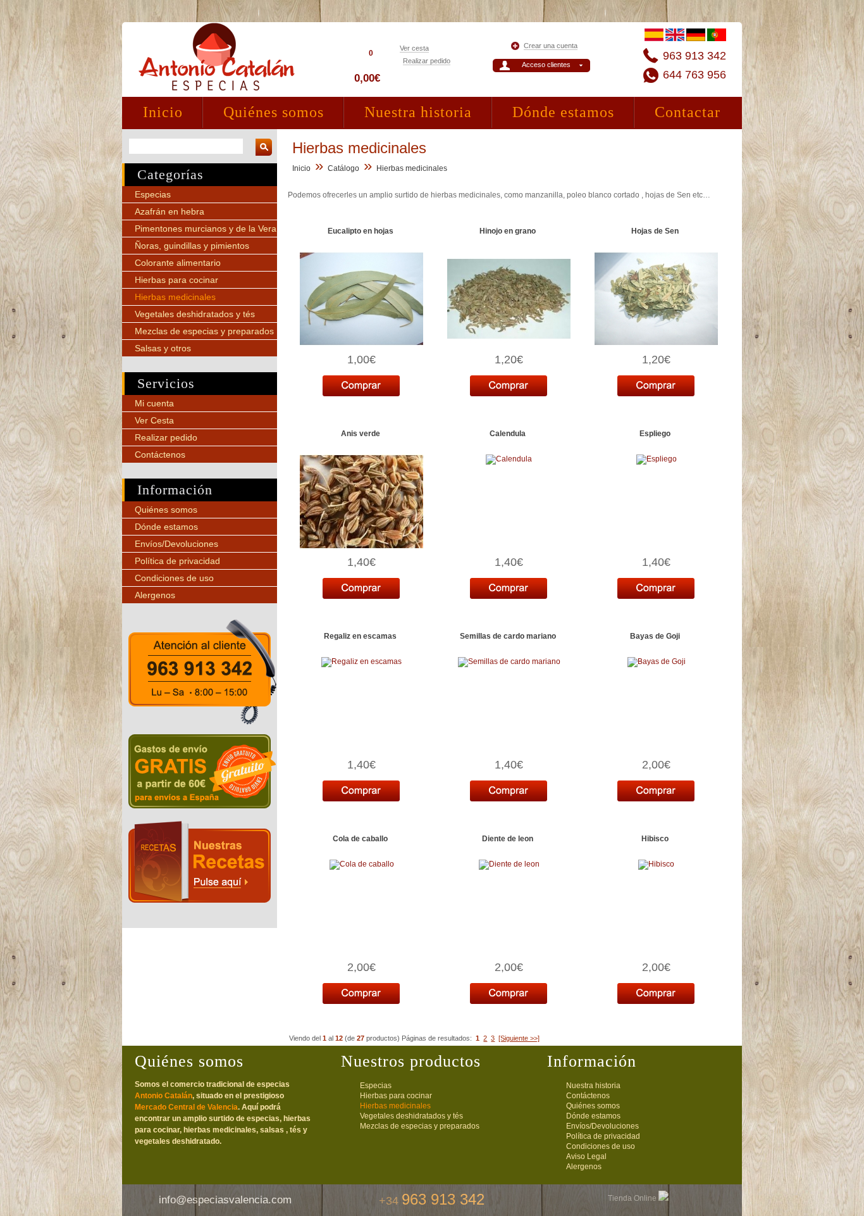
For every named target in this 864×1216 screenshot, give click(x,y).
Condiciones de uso (174, 578)
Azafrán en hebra (169, 211)
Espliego (654, 433)
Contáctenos (160, 454)
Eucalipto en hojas (360, 231)
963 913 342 (694, 55)
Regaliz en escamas (360, 636)
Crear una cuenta (550, 45)
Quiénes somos (273, 112)
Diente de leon (507, 838)
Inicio (163, 112)
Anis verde (360, 433)
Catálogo (343, 168)
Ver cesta (414, 48)
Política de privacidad (177, 561)
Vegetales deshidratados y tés (195, 314)
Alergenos (155, 595)
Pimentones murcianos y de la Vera (205, 228)
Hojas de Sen (655, 231)
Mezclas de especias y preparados (204, 331)
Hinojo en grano (507, 231)
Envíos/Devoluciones (176, 544)
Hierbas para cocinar (176, 280)
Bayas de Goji (655, 636)
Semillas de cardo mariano (508, 636)
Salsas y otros (163, 348)
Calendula (508, 433)
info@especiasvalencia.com (225, 1200)
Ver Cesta (154, 420)
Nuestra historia (418, 112)
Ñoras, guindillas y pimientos (192, 246)
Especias (153, 194)
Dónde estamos (563, 112)
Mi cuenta (154, 403)
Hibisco (655, 838)
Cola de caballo (360, 838)
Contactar (687, 112)
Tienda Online (633, 1198)
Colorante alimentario (178, 263)
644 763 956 (694, 74)
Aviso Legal (586, 1156)
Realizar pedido (426, 61)
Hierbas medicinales (175, 297)
